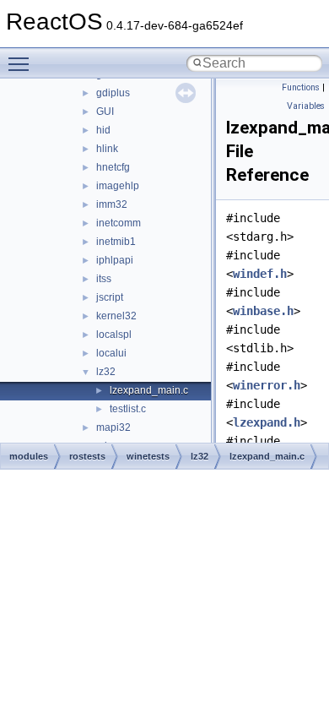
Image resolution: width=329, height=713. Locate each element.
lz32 (106, 372)
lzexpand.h (266, 422)
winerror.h (266, 385)
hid (103, 130)
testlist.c (128, 409)
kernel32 (116, 316)
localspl (114, 334)
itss (103, 279)
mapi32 (113, 427)
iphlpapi (114, 260)
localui (111, 353)
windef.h (260, 273)
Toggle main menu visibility (22, 63)
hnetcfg (113, 167)
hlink (107, 149)
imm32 (111, 204)
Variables (306, 106)
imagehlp (117, 186)
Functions (301, 87)
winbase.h (263, 311)
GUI (105, 111)
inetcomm (118, 223)
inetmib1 (116, 242)
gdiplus (113, 93)
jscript (109, 297)
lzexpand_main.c (149, 390)
